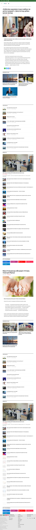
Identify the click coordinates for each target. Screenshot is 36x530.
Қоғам (19, 525)
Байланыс (10, 519)
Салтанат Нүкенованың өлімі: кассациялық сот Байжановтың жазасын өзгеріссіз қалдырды (19, 250)
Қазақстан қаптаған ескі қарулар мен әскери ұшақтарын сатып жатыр (17, 395)
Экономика (20, 519)
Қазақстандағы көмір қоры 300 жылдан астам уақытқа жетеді (16, 224)
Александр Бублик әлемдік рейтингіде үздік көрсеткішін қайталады (17, 460)
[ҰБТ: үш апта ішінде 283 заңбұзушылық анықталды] (18, 163)
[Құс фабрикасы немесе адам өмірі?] (4, 143)
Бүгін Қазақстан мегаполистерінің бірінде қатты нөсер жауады (16, 199)
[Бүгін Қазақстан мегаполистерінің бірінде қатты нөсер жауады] (4, 200)
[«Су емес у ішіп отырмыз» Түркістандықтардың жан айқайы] (4, 122)
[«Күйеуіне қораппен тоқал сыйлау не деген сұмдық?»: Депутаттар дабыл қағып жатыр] (18, 27)
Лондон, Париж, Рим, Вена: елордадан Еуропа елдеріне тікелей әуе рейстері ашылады (19, 196)
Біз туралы (11, 518)
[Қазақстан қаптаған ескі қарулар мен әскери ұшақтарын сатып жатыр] (4, 148)
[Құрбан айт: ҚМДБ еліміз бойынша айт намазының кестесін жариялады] (10, 78)
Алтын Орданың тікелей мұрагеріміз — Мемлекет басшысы (10, 97)
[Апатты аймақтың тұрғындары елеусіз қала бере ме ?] (4, 113)
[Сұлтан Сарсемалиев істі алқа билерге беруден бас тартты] (4, 217)
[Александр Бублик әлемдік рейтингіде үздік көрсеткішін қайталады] (4, 213)
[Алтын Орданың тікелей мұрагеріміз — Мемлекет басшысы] (10, 91)
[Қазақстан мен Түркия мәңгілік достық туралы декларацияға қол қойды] (4, 242)
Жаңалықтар (9, 274)
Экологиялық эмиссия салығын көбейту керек (14, 129)
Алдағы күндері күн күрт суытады (12, 207)
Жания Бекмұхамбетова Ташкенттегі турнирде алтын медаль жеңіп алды (18, 228)
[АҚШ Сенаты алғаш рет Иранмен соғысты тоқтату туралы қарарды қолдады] (4, 179)
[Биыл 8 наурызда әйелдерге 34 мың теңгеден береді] (18, 286)
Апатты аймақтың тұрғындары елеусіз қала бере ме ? (15, 112)
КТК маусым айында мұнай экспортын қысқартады (15, 232)
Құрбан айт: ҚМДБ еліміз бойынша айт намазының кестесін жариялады (10, 84)
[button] (8, 3)
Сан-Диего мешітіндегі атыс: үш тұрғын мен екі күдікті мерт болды (17, 203)
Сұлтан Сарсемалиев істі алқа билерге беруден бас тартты (16, 216)
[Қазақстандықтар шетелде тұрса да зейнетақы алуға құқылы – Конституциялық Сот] (26, 78)
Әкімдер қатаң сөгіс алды (11, 116)
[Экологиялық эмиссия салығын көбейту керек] (4, 130)
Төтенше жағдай (21, 524)
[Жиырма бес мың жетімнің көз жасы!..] (4, 134)
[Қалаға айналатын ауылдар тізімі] (4, 108)
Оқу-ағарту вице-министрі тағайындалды (13, 220)
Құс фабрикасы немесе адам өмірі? (12, 142)
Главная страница (5, 6)
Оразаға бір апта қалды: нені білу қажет (13, 125)
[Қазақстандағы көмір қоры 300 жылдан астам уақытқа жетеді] (4, 225)
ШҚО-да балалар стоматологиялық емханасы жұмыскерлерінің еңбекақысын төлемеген (19, 237)
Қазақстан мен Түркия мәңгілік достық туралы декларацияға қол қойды (18, 241)
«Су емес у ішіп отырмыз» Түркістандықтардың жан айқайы (16, 121)
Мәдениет (20, 520)
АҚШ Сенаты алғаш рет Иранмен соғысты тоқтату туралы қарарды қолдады (19, 178)
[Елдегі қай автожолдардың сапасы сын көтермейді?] (4, 246)
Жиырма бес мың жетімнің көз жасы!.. (12, 133)
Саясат (19, 518)
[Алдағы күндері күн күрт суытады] (4, 208)
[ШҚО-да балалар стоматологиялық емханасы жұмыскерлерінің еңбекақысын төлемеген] (4, 237)
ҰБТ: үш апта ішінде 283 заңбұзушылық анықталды (13, 172)
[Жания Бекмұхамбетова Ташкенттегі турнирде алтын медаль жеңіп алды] (4, 229)
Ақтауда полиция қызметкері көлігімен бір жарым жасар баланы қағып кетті (18, 253)
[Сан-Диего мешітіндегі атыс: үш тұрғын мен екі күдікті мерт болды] (4, 204)
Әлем (19, 523)
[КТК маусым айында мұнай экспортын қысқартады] (4, 233)
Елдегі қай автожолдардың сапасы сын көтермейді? (15, 245)
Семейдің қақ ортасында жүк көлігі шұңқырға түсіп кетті (15, 138)
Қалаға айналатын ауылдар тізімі (12, 107)
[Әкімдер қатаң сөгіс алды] (4, 117)
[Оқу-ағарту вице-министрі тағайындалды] (4, 221)
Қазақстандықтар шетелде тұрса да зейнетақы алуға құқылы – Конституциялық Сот (25, 84)
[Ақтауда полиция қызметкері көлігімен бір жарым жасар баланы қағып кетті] (4, 254)
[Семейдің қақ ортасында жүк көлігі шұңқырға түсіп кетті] (4, 139)
